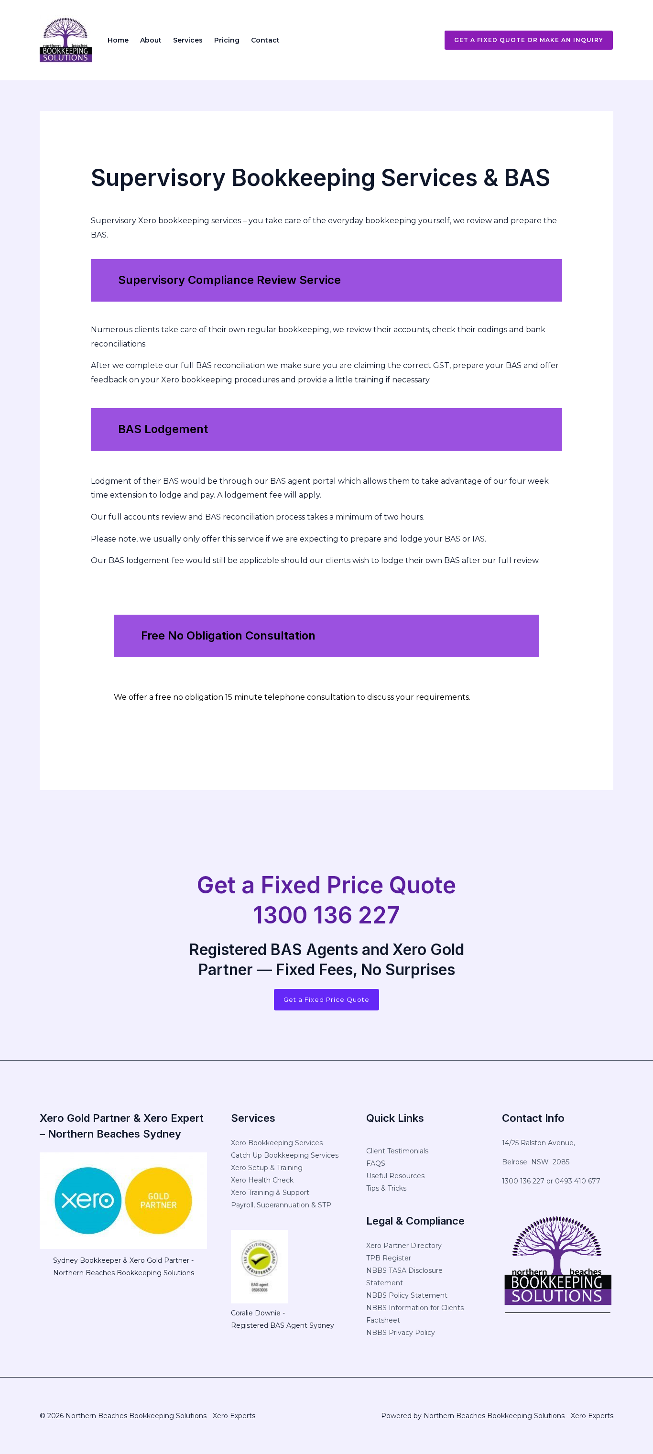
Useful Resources (395, 1176)
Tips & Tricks (386, 1188)
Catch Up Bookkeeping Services (284, 1155)
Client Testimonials (397, 1151)
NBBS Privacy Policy (400, 1332)
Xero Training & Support (270, 1192)
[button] (523, 40)
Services (188, 40)
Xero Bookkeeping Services (277, 1143)
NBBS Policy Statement (406, 1295)
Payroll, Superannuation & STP (281, 1205)
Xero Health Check (262, 1180)
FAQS (375, 1163)
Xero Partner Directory (404, 1245)
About (151, 40)
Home (118, 40)
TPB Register (388, 1258)
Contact (265, 40)
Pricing (226, 40)
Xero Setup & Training (267, 1167)
